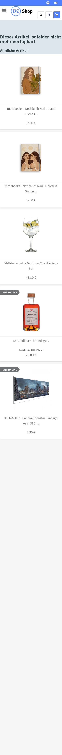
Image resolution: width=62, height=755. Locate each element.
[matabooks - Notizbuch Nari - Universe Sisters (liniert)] (31, 157)
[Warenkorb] (56, 14)
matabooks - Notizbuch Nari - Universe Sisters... (31, 188)
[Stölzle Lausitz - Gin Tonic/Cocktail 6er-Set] (31, 234)
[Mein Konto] (48, 14)
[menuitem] (5, 10)
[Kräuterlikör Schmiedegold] (31, 311)
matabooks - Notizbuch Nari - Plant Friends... (31, 111)
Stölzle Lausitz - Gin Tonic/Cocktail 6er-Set (31, 266)
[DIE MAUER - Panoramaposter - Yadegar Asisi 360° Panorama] (31, 389)
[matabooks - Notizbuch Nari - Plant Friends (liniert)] (31, 79)
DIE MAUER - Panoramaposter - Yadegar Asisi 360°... (31, 420)
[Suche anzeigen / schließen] (41, 14)
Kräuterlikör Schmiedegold (31, 341)
